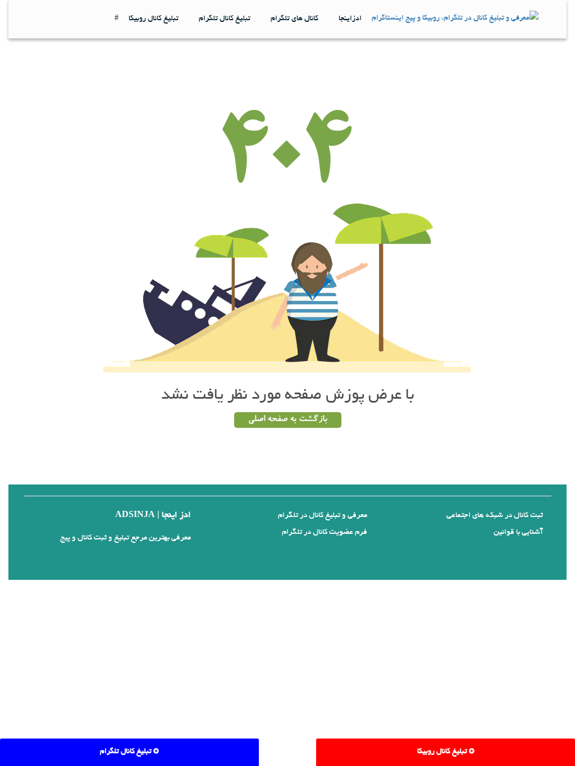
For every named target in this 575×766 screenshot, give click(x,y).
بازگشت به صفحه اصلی (287, 420)
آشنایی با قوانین (518, 532)
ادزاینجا (350, 19)
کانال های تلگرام (294, 19)
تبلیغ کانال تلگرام (224, 19)
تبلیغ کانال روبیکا (154, 19)
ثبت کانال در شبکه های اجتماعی (494, 515)
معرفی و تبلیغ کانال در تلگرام (322, 515)
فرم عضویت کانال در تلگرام (324, 532)
